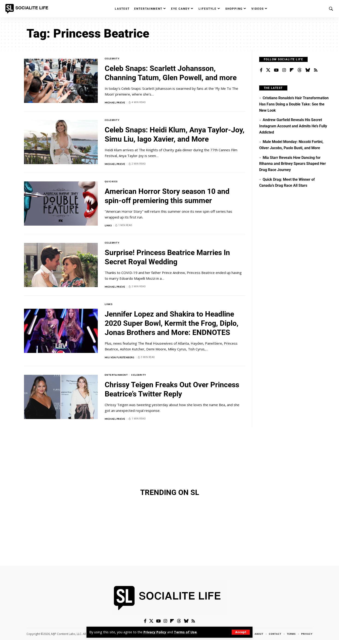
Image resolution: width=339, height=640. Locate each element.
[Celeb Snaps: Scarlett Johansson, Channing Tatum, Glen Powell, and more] (61, 81)
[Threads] (299, 70)
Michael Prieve (115, 102)
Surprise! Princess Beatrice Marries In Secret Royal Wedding (167, 257)
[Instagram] (284, 70)
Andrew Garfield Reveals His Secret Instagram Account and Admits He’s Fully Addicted (293, 126)
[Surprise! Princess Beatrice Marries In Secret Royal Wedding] (61, 265)
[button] (241, 632)
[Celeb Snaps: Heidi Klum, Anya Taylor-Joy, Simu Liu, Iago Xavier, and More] (61, 142)
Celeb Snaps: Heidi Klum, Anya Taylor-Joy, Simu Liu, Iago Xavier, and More (174, 134)
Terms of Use (185, 632)
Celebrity (112, 58)
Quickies (111, 181)
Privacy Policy (154, 632)
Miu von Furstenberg (119, 357)
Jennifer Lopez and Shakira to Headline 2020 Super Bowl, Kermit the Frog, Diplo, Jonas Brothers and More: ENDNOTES (171, 323)
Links (108, 225)
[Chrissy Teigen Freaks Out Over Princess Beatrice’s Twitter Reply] (61, 397)
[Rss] (315, 70)
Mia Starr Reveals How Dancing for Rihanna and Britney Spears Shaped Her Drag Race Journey (292, 163)
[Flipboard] (291, 70)
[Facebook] (261, 70)
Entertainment (116, 375)
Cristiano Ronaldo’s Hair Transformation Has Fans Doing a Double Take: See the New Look (294, 104)
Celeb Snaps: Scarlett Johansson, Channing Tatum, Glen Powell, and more (171, 73)
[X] (268, 70)
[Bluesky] (308, 70)
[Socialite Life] (28, 9)
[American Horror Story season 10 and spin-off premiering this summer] (61, 203)
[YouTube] (276, 70)
